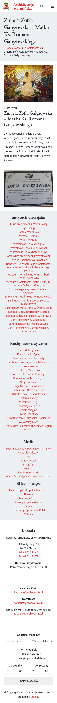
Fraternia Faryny (28, 398)
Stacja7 (35, 696)
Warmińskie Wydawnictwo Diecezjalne (28, 476)
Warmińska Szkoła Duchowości (28, 247)
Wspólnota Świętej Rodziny (28, 374)
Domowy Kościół (28, 366)
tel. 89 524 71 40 (28, 552)
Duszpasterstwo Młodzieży (28, 358)
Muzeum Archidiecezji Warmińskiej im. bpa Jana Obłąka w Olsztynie (28, 283)
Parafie (29, 506)
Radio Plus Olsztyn (28, 452)
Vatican (28, 514)
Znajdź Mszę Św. (28, 680)
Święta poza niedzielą (31, 658)
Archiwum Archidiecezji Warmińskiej (28, 255)
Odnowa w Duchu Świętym (28, 378)
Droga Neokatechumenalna (28, 386)
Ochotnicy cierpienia (28, 406)
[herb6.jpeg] (6, 6)
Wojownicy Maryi (28, 422)
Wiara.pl (28, 468)
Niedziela (31, 649)
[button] (42, 6)
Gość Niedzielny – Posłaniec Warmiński (29, 448)
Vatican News (28, 460)
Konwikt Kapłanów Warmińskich (28, 259)
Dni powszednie (31, 654)
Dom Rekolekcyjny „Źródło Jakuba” (28, 323)
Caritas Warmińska (28, 232)
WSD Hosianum (28, 240)
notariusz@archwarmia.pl (28, 602)
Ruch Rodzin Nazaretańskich (28, 390)
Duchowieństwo (28, 498)
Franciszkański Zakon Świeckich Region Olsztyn (28, 427)
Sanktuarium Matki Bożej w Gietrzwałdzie (28, 296)
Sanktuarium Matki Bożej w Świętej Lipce (28, 307)
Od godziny (16, 665)
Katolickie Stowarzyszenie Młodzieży (28, 362)
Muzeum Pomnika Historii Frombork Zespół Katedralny (28, 276)
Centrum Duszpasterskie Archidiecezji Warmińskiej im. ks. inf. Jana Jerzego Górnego (28, 267)
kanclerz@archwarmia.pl (28, 592)
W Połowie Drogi (28, 402)
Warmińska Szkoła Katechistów (28, 251)
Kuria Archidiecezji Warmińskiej (28, 224)
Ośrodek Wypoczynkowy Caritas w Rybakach (28, 291)
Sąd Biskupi (28, 228)
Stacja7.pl (28, 464)
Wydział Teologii (28, 236)
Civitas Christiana (28, 414)
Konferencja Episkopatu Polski (28, 510)
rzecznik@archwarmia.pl (28, 613)
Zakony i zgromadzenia (28, 502)
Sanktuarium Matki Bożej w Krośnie (28, 311)
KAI (29, 456)
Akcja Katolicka (28, 382)
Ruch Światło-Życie (28, 354)
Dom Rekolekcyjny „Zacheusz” (28, 319)
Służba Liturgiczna (28, 350)
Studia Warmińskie (28, 472)
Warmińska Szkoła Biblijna (28, 244)
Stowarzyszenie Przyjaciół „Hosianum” (28, 418)
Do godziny (41, 665)
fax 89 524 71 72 (28, 556)
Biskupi (28, 494)
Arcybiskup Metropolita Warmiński (28, 490)
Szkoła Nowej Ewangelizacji (28, 394)
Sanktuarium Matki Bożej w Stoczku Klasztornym (28, 302)
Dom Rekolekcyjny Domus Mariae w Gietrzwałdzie (28, 329)
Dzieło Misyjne (28, 410)
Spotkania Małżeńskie (28, 370)
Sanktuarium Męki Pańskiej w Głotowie (28, 315)
